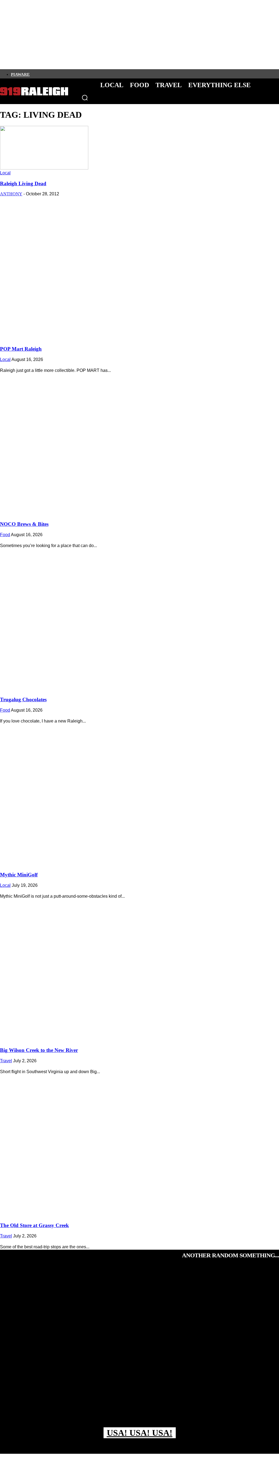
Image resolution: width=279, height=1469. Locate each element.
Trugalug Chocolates (23, 699)
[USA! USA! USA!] (139, 1349)
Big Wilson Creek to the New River (39, 1050)
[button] (84, 97)
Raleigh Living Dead (23, 183)
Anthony (11, 194)
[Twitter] (51, 74)
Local (5, 173)
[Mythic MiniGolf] (139, 793)
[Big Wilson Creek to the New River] (139, 969)
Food (5, 534)
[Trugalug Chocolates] (139, 618)
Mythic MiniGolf (19, 875)
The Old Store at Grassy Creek (34, 1225)
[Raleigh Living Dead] (44, 168)
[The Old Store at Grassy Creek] (139, 1144)
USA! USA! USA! (139, 1433)
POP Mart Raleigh (21, 349)
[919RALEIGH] (34, 91)
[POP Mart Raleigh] (139, 267)
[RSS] (88, 74)
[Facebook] (33, 74)
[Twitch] (70, 74)
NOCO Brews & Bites (24, 524)
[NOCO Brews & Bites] (139, 443)
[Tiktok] (60, 74)
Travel (6, 1060)
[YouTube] (79, 74)
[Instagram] (42, 74)
